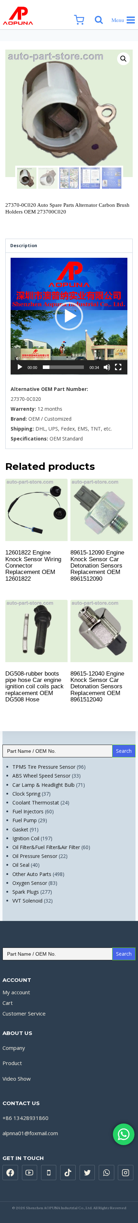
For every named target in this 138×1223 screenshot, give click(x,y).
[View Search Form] (101, 15)
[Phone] (49, 1173)
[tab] (69, 246)
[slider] (63, 367)
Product (12, 1062)
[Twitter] (87, 1173)
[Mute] (106, 367)
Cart (7, 1002)
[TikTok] (68, 1173)
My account (16, 992)
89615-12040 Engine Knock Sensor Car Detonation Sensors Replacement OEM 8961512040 (97, 686)
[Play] (19, 367)
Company (13, 1047)
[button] (69, 316)
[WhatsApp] (106, 1173)
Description (23, 246)
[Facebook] (10, 1173)
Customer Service (24, 1013)
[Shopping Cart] (82, 14)
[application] (69, 316)
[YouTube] (30, 1173)
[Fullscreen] (118, 367)
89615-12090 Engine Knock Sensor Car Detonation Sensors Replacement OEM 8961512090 (97, 565)
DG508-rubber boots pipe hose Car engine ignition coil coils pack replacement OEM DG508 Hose (34, 686)
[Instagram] (125, 1173)
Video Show (16, 1078)
